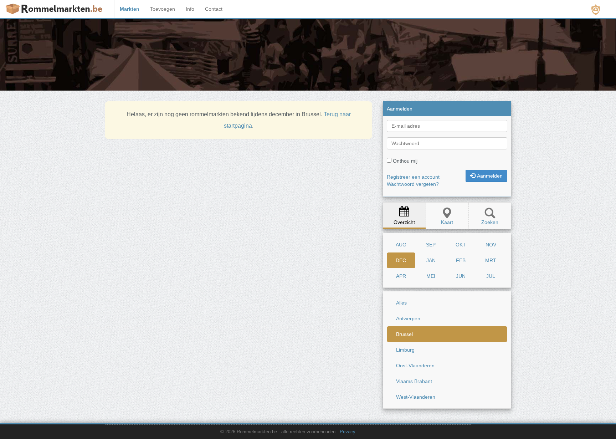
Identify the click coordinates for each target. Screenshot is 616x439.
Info (190, 9)
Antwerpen (408, 318)
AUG (401, 244)
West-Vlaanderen (415, 397)
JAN (431, 260)
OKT (461, 244)
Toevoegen (162, 9)
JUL (490, 276)
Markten (129, 9)
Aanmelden (490, 176)
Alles (401, 303)
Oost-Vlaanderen (415, 365)
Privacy (347, 431)
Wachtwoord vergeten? (413, 184)
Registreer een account (413, 177)
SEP (431, 244)
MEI (430, 276)
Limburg (405, 350)
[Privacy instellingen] (595, 9)
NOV (491, 244)
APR (401, 276)
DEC (401, 260)
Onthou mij (405, 161)
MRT (490, 260)
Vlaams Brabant (414, 381)
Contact (213, 9)
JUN (461, 276)
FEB (461, 260)
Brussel (404, 334)
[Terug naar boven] (506, 416)
